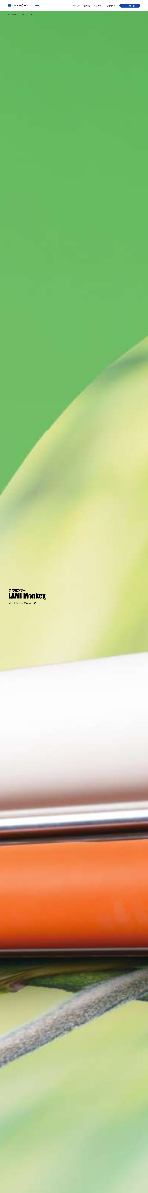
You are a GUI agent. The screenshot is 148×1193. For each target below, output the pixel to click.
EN (41, 5)
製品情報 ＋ (98, 6)
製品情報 (14, 15)
